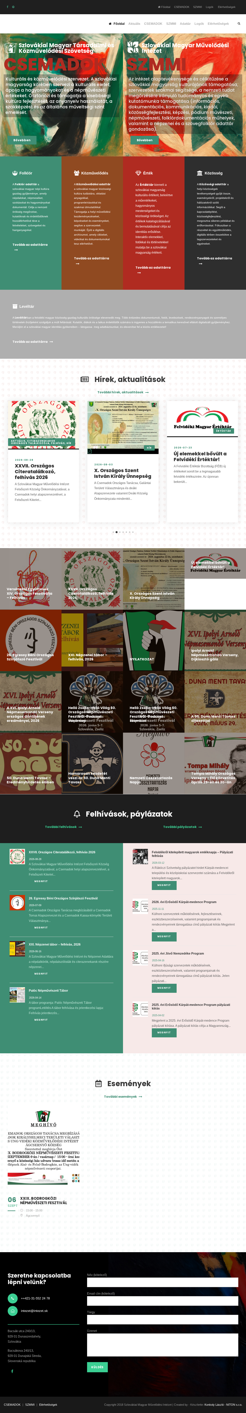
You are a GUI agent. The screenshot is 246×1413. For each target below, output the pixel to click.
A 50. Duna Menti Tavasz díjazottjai (213, 718)
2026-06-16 (35, 951)
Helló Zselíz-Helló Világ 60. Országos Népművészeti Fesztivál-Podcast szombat (153, 714)
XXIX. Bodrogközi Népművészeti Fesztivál (43, 1200)
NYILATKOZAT (142, 659)
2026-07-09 (35, 905)
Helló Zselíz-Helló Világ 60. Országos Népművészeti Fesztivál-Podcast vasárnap (92, 714)
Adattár (185, 23)
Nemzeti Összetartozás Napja (151, 780)
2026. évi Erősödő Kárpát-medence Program (184, 902)
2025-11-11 (158, 908)
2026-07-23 (183, 447)
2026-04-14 (35, 997)
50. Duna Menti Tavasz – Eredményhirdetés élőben (30, 780)
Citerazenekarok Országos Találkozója (33, 442)
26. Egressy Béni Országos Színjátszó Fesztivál (30, 657)
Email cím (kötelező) (101, 1293)
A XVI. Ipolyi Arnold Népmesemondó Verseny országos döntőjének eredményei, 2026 (30, 714)
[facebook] (7, 6)
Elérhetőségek (226, 6)
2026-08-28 (24, 460)
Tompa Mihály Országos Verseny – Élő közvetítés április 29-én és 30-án (213, 778)
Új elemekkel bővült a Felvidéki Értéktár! (200, 456)
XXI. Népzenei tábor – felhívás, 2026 (87, 657)
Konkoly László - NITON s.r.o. (223, 1404)
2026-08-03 (103, 464)
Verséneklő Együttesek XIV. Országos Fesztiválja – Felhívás (29, 593)
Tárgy (91, 1312)
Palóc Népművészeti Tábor (48, 990)
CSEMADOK (181, 6)
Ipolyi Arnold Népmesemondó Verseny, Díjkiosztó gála (215, 655)
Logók (209, 6)
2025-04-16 (158, 960)
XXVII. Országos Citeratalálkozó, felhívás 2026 (35, 471)
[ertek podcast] (13, 6)
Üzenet (92, 1330)
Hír (68, 443)
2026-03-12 (158, 862)
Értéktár (223, 431)
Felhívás (58, 443)
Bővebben (22, 140)
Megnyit (41, 881)
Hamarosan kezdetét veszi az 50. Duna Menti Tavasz (89, 778)
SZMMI (197, 6)
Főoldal (165, 6)
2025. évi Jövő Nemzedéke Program (178, 953)
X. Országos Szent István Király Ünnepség (122, 473)
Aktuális (134, 23)
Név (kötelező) (97, 1275)
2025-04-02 (158, 1015)
